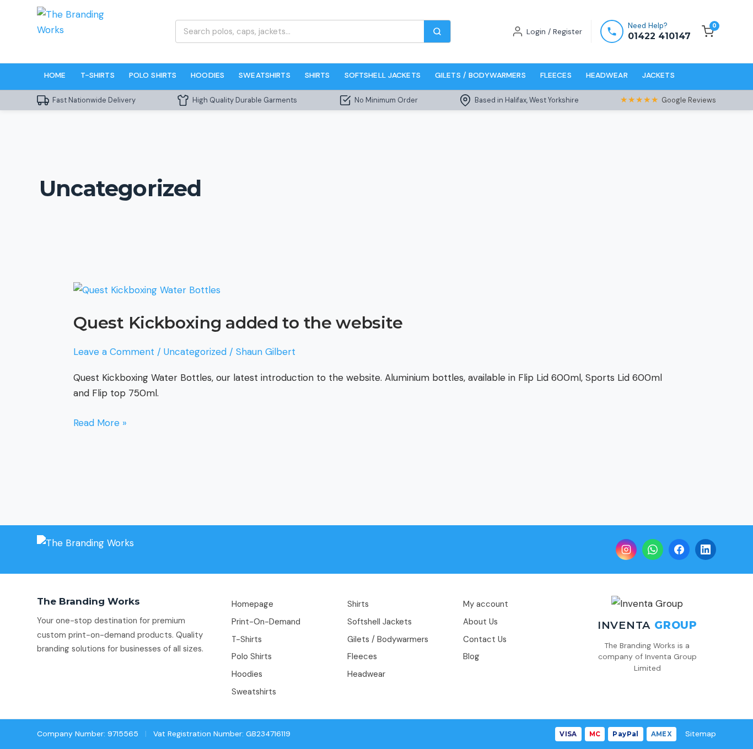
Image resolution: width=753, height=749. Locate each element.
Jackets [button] (658, 75)
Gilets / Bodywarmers (480, 75)
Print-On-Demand (266, 621)
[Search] (437, 31)
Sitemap (700, 734)
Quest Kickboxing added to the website (237, 322)
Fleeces (556, 75)
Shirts (358, 604)
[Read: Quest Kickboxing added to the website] (146, 289)
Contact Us (485, 639)
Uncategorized (195, 352)
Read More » (100, 422)
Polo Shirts (252, 656)
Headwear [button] (607, 75)
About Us (480, 621)
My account (485, 604)
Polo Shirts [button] (153, 75)
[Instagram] (626, 549)
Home (55, 75)
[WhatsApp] (652, 549)
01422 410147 (659, 36)
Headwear (366, 674)
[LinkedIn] (705, 549)
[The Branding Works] (85, 549)
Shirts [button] (317, 75)
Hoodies (247, 674)
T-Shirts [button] (97, 75)
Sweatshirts (265, 75)
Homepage (252, 604)
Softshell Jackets (383, 75)
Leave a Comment (113, 352)
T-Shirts (247, 639)
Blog (471, 656)
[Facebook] (679, 549)
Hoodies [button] (207, 75)
